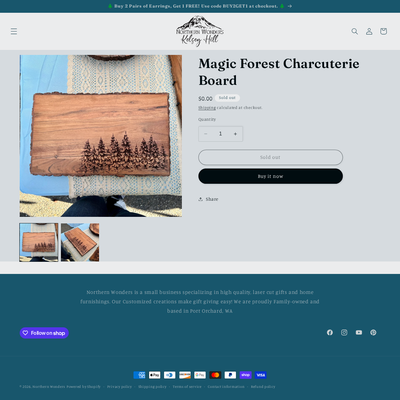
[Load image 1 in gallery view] (39, 242)
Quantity (207, 119)
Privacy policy (119, 386)
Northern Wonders (48, 386)
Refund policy (263, 386)
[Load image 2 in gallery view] (80, 242)
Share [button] (212, 199)
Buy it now (271, 176)
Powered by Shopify (84, 386)
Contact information (226, 386)
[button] (14, 31)
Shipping (207, 107)
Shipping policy (152, 386)
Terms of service (187, 386)
